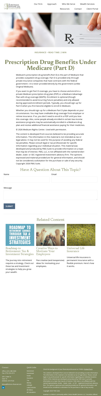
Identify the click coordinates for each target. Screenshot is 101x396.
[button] (38, 3)
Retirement (30, 371)
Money (29, 383)
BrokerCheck (88, 369)
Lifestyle (29, 385)
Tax (28, 380)
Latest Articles (31, 387)
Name (6, 174)
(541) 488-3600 (11, 371)
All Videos (30, 390)
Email (54, 174)
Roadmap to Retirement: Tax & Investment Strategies (20, 251)
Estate (29, 376)
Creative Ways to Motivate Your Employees (47, 251)
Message (8, 187)
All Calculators (31, 392)
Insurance (30, 378)
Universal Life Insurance (76, 250)
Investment (30, 373)
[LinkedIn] (3, 387)
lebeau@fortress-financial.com (11, 384)
